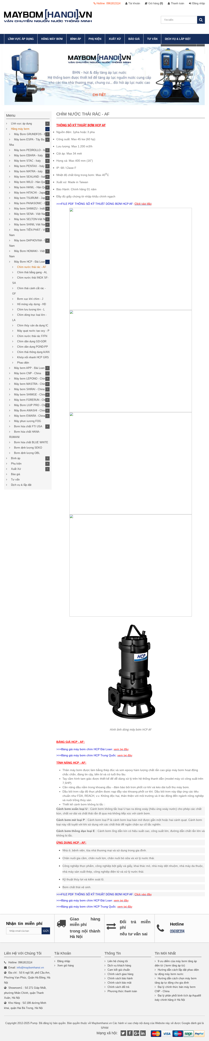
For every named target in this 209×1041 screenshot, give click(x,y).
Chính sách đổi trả (118, 986)
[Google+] (136, 1033)
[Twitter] (123, 1033)
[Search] (201, 20)
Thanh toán (177, 3)
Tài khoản (134, 3)
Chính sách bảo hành (120, 978)
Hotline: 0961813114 (108, 3)
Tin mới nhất (165, 953)
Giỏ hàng (155, 3)
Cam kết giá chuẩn (119, 969)
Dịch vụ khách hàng (119, 965)
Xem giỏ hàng (65, 965)
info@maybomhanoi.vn (30, 967)
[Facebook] (130, 1033)
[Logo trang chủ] (48, 16)
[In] (143, 1033)
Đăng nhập (198, 3)
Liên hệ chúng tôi (118, 961)
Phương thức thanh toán (122, 991)
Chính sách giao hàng (120, 974)
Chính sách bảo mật (119, 982)
